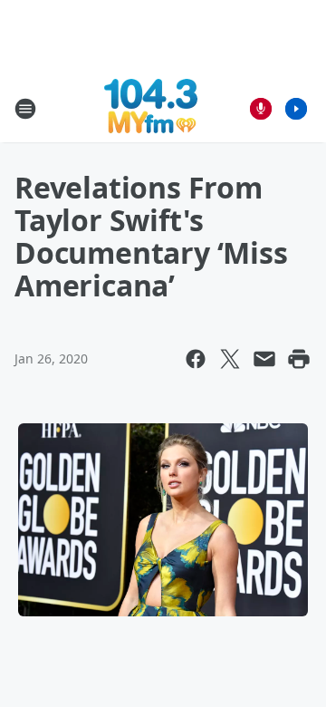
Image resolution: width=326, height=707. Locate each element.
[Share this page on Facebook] (195, 359)
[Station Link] (150, 108)
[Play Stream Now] (296, 109)
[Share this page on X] (230, 359)
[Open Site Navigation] (25, 109)
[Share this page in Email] (264, 359)
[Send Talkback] (261, 109)
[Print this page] (299, 359)
